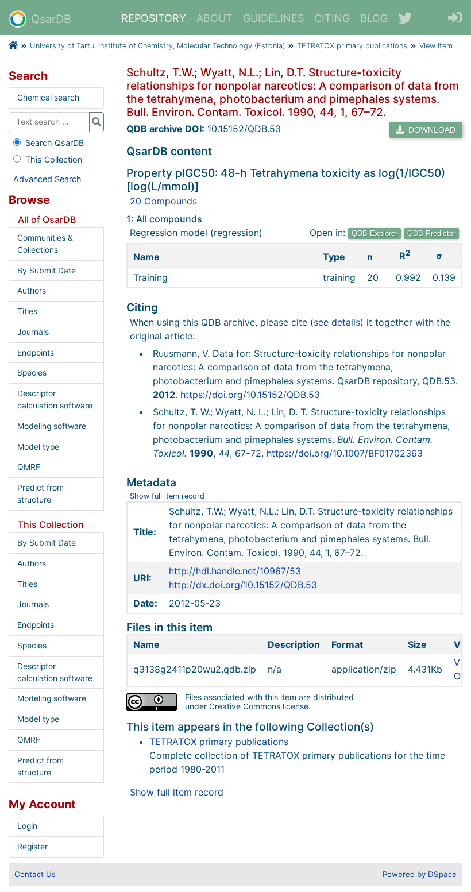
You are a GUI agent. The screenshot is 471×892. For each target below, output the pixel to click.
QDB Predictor (431, 233)
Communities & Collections (45, 243)
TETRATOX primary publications (352, 45)
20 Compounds (163, 201)
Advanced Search (47, 179)
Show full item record (167, 496)
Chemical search (48, 97)
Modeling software (51, 426)
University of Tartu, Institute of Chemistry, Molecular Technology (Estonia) (157, 45)
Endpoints (35, 352)
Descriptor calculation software (54, 399)
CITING (332, 18)
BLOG (374, 18)
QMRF (28, 467)
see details (337, 322)
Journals (33, 332)
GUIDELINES (273, 18)
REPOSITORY (153, 18)
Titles (27, 311)
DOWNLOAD (430, 129)
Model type (38, 446)
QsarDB (51, 19)
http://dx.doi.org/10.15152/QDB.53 (243, 584)
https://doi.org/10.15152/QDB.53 (250, 394)
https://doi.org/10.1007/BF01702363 (345, 453)
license (295, 706)
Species (32, 372)
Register (32, 846)
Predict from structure (40, 493)
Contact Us (35, 874)
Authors (31, 290)
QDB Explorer (374, 233)
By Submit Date (46, 270)
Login (27, 826)
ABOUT (214, 18)
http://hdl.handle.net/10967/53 (235, 571)
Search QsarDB (54, 143)
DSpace (442, 874)
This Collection (53, 159)
